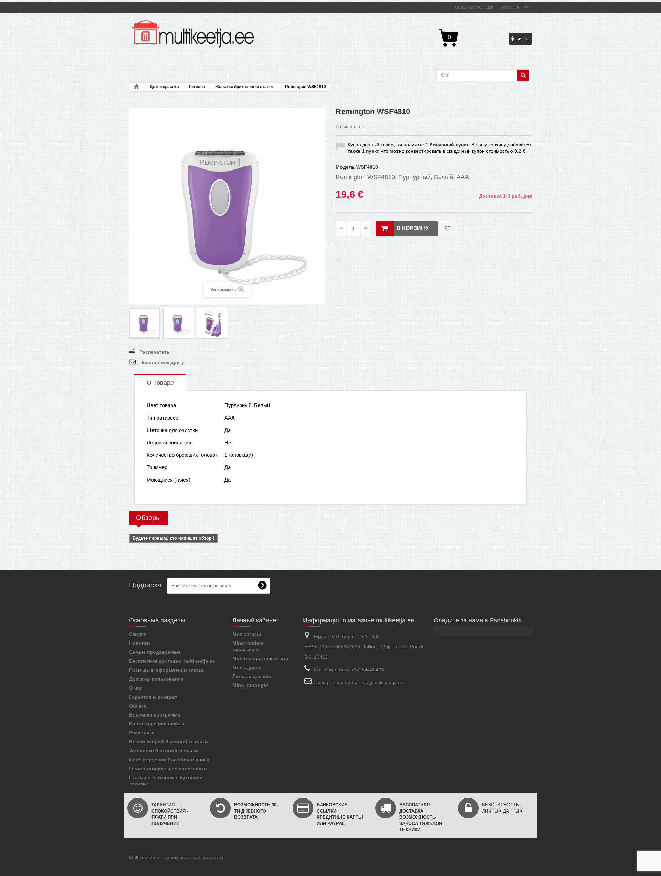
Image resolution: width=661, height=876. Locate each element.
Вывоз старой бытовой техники (168, 741)
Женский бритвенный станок (244, 86)
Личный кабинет (255, 620)
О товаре (160, 382)
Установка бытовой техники (163, 750)
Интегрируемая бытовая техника (169, 759)
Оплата (138, 706)
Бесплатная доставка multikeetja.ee (172, 661)
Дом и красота (164, 86)
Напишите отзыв (353, 126)
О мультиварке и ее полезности (168, 768)
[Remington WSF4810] (144, 323)
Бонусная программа (154, 715)
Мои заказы (246, 634)
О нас (136, 688)
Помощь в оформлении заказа (166, 670)
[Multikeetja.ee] (192, 34)
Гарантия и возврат (153, 697)
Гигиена (197, 86)
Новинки (139, 643)
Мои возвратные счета (260, 658)
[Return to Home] (136, 87)
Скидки (138, 634)
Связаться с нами (474, 7)
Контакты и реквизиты (157, 723)
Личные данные (251, 676)
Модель (345, 167)
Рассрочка (142, 732)
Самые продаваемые (155, 652)
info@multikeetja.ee (381, 682)
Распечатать (154, 352)
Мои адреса (246, 667)
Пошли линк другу (161, 362)
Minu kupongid (250, 685)
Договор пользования (156, 679)
